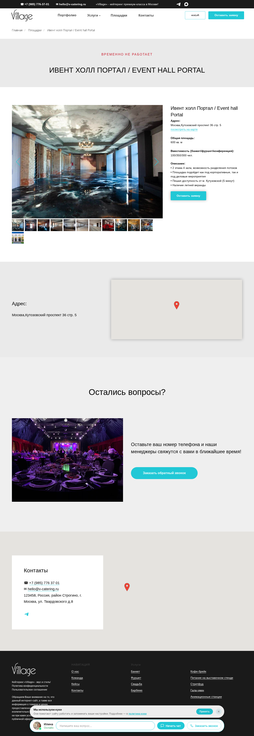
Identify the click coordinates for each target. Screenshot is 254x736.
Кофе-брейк (198, 671)
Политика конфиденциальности (30, 685)
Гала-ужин (197, 690)
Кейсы (75, 683)
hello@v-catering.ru (43, 589)
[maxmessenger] (186, 4)
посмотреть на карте (184, 129)
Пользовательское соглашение (29, 689)
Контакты (77, 690)
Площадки (34, 30)
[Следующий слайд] (156, 162)
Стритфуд (196, 683)
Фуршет (136, 677)
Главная (17, 30)
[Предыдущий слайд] (18, 162)
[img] (22, 15)
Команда (77, 677)
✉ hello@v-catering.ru (71, 4)
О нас (75, 671)
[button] (226, 15)
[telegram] (178, 4)
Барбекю (136, 690)
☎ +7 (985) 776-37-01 (34, 4)
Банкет (135, 671)
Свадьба (136, 683)
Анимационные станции (206, 696)
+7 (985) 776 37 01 (44, 583)
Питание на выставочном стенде (211, 677)
